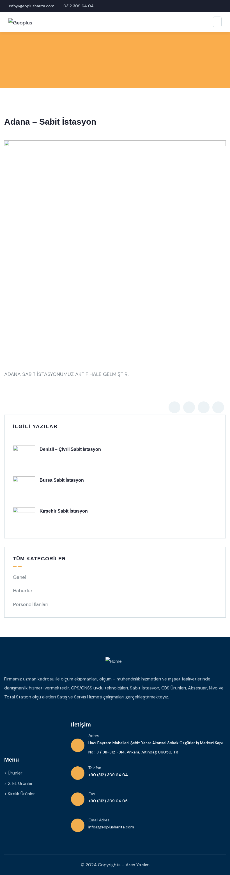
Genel (19, 577)
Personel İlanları (30, 604)
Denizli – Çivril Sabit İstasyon (70, 449)
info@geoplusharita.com (111, 827)
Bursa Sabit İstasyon (62, 480)
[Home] (113, 661)
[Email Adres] (77, 825)
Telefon (94, 768)
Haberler (23, 591)
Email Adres (98, 820)
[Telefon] (77, 773)
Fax (91, 794)
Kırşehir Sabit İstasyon (64, 511)
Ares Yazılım (138, 865)
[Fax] (77, 799)
